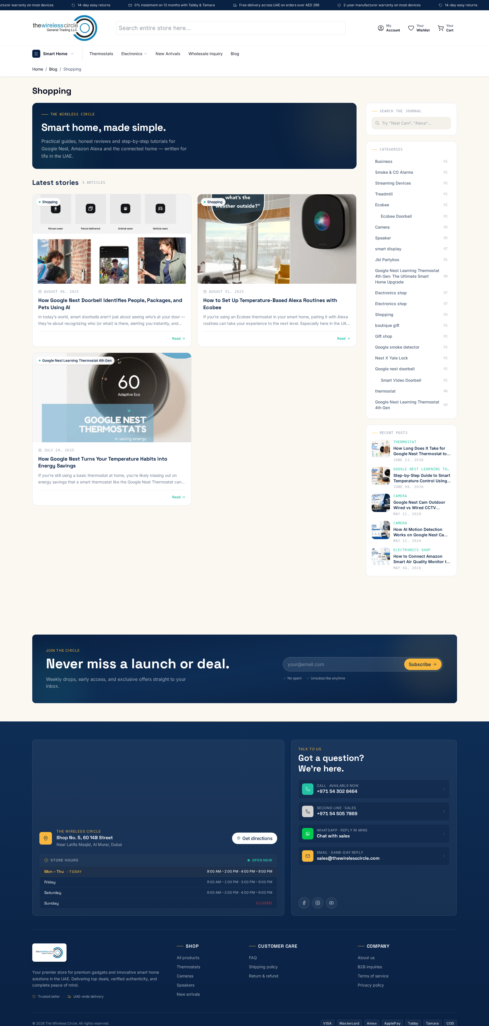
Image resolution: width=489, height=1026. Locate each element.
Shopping (72, 69)
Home (37, 69)
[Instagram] (317, 903)
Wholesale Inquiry (205, 53)
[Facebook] (304, 903)
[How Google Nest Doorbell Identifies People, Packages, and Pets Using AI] (112, 239)
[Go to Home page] (65, 27)
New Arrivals (168, 53)
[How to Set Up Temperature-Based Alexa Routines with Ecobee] (277, 239)
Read (176, 338)
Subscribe (420, 664)
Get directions (257, 838)
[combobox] (416, 123)
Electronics (131, 53)
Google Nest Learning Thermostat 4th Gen (77, 360)
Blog (235, 53)
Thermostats (101, 53)
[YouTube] (331, 903)
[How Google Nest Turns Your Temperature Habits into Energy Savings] (112, 397)
